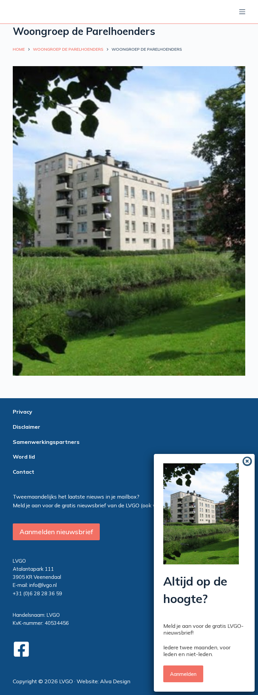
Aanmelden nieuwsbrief (56, 531)
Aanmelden (183, 674)
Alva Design (115, 681)
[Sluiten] (247, 461)
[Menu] (242, 12)
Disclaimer (26, 426)
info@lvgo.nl (43, 585)
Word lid (24, 456)
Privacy (22, 411)
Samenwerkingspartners (46, 441)
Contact (23, 471)
